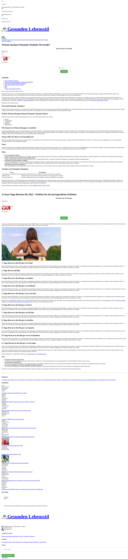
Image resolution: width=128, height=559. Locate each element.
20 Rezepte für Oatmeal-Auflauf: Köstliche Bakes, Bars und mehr (17, 471)
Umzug (16, 39)
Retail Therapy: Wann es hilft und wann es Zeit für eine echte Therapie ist (19, 428)
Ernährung (74, 379)
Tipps (70, 379)
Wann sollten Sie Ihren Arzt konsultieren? (14, 84)
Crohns (35, 39)
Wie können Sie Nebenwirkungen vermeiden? (15, 83)
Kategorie (4, 38)
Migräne (50, 379)
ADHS (58, 379)
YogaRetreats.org (31, 354)
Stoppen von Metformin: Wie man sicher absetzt (13, 419)
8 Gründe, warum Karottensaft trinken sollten (12, 445)
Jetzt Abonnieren (8, 555)
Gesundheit (4, 39)
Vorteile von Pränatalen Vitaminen (13, 88)
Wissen (64, 71)
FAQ (6, 87)
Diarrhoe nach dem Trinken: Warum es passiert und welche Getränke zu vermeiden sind (22, 489)
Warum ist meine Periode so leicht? (100, 100)
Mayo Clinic (42, 185)
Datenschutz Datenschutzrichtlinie (10, 536)
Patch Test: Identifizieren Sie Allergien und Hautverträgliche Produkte (18, 436)
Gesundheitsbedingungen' (91, 379)
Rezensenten (107, 379)
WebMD (35, 185)
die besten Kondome (29, 100)
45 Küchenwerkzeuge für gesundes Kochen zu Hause (14, 393)
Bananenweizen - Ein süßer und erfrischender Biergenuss (15, 463)
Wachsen (23, 39)
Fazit (6, 86)
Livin (19, 39)
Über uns (21, 536)
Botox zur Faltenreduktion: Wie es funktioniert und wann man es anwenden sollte (21, 480)
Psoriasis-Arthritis (81, 379)
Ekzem (38, 39)
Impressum (32, 536)
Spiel (42, 39)
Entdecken (30, 39)
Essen (26, 39)
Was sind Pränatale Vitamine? (12, 80)
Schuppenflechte (64, 379)
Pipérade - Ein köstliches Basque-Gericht (11, 454)
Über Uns (4, 41)
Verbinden (45, 39)
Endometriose (101, 379)
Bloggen (55, 379)
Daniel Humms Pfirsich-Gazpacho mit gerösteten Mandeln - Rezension (18, 401)
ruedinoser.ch (5, 557)
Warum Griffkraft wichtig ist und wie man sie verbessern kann (16, 410)
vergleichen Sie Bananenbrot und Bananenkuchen (20, 301)
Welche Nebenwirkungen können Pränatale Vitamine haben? (19, 82)
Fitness (12, 39)
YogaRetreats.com (42, 354)
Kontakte (9, 41)
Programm (113, 379)
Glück (8, 39)
